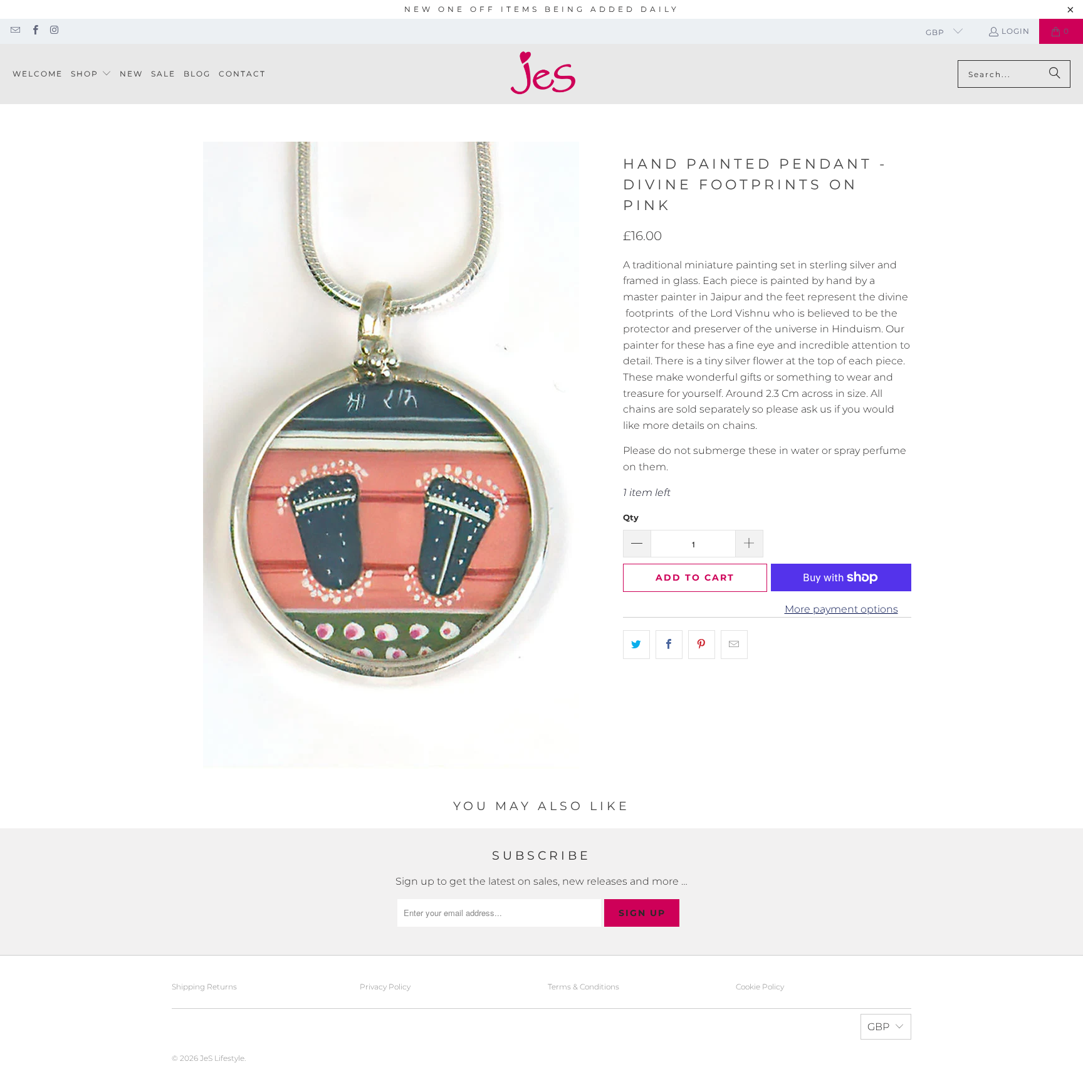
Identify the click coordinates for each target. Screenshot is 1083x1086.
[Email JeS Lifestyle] (14, 31)
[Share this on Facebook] (669, 644)
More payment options (841, 609)
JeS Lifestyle (222, 1058)
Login (1016, 31)
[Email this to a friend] (734, 644)
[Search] (1054, 74)
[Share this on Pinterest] (701, 644)
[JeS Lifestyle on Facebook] (34, 31)
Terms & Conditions (583, 986)
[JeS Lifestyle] (543, 74)
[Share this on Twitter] (636, 644)
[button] (91, 74)
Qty (631, 517)
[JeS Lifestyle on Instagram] (54, 31)
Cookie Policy (760, 986)
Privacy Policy (385, 986)
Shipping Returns (204, 986)
